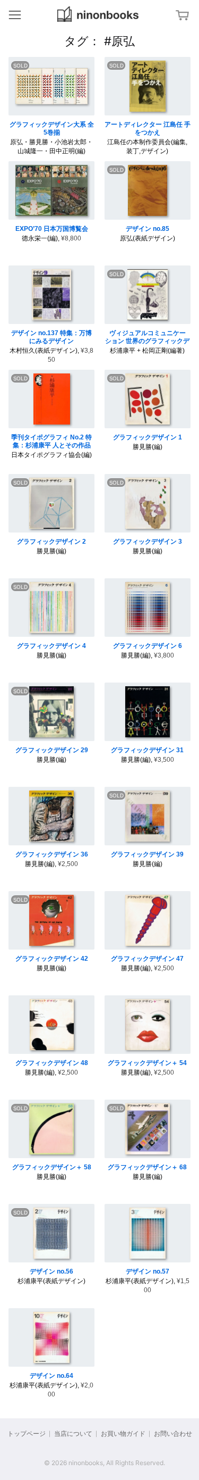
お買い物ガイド (123, 1433)
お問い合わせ (173, 1433)
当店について (73, 1433)
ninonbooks (98, 14)
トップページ (26, 1433)
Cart (183, 15)
